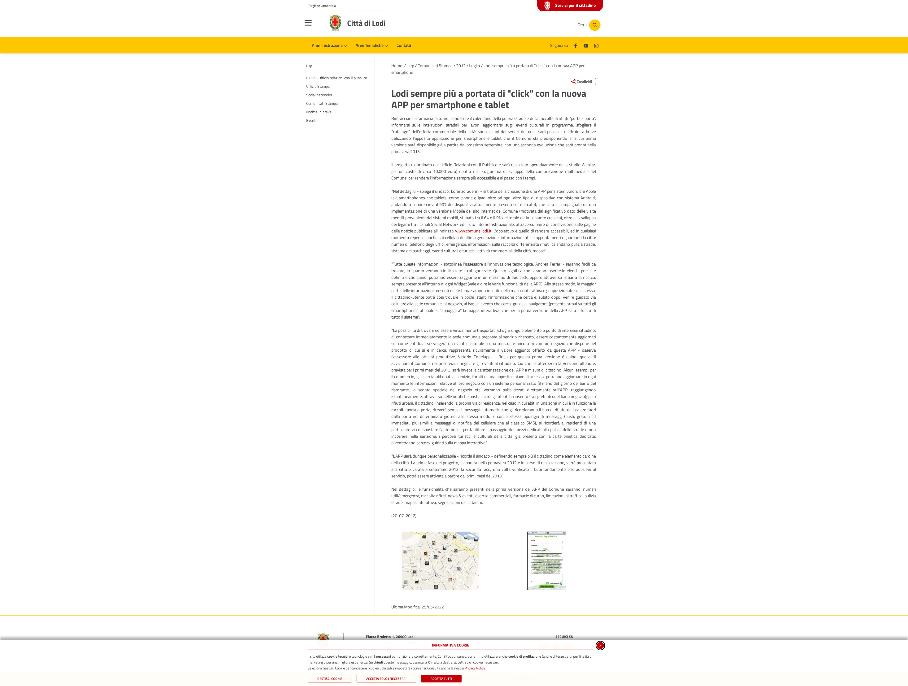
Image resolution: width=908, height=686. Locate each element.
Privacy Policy (475, 668)
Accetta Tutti (441, 678)
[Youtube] (586, 45)
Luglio (474, 65)
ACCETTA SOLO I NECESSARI (386, 678)
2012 (461, 65)
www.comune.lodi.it (473, 231)
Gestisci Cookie (329, 678)
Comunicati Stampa (435, 65)
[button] (440, 561)
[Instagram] (596, 45)
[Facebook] (575, 45)
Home (396, 65)
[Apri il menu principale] (314, 25)
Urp (411, 65)
